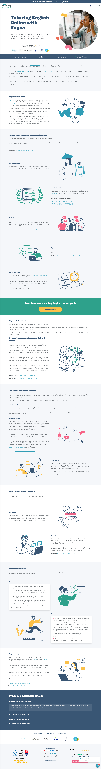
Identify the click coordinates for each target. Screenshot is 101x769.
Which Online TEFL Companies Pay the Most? (26, 378)
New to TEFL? (35, 5)
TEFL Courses (25, 5)
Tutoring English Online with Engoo (33, 10)
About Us (71, 5)
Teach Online (62, 5)
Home (12, 10)
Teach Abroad (53, 5)
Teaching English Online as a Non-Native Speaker (27, 229)
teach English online (35, 65)
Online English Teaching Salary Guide (26, 375)
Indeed (35, 659)
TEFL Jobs (44, 5)
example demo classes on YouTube (77, 473)
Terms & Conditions (42, 761)
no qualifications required (22, 71)
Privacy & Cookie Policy (52, 761)
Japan (20, 103)
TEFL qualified (76, 190)
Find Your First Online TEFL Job (17, 685)
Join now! (65, 1)
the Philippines (12, 103)
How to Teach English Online (16, 682)
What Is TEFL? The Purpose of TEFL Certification (63, 201)
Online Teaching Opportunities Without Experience (69, 255)
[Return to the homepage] (6, 6)
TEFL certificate (55, 193)
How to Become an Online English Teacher (19, 683)
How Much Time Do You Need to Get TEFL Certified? (64, 204)
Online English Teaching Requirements (24, 150)
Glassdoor (45, 659)
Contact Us (61, 761)
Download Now (50, 309)
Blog (78, 5)
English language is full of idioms (17, 446)
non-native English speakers (48, 71)
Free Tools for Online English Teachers (66, 553)
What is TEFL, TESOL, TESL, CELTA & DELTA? (62, 203)
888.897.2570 (53, 753)
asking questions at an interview (17, 447)
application (62, 407)
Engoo (10, 100)
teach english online (19, 10)
